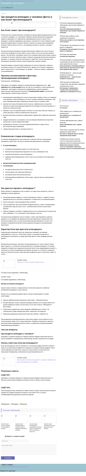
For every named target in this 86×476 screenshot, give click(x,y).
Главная (3, 9)
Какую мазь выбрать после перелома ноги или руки (72, 41)
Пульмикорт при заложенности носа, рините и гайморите (72, 50)
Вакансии (38, 9)
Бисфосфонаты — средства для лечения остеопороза (70, 77)
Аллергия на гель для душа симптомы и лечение (49, 427)
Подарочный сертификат (55, 9)
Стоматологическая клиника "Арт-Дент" (17, 1)
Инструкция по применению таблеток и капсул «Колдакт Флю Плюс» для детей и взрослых (36, 428)
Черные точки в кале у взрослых (30, 262)
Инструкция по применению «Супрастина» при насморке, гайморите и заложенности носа (70, 89)
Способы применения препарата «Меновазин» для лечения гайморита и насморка (72, 30)
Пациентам (44, 9)
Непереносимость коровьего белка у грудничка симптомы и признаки (21, 428)
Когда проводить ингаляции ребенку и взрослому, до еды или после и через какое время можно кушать (72, 67)
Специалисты (19, 9)
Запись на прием (27, 9)
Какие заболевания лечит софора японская (70, 125)
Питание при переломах (67, 56)
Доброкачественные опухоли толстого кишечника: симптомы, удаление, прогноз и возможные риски (72, 146)
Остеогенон (63, 108)
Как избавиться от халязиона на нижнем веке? (70, 116)
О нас (33, 9)
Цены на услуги (10, 9)
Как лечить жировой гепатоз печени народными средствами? (71, 134)
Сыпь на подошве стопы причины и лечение (5, 427)
